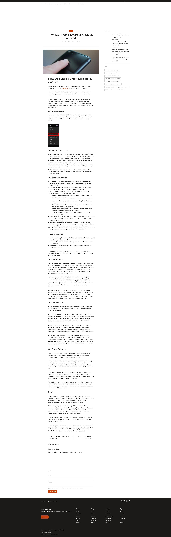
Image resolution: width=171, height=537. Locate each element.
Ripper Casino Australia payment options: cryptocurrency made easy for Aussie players (120, 51)
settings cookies (109, 89)
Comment (50, 455)
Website (50, 482)
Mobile (70, 31)
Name (49, 470)
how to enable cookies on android (113, 75)
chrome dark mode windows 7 (112, 70)
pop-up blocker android (110, 87)
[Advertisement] (85, 17)
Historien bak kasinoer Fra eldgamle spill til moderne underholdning (121, 58)
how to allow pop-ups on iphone (112, 73)
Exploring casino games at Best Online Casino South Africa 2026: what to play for (120, 43)
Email (49, 476)
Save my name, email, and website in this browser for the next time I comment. (66, 488)
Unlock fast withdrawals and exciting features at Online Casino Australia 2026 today (120, 35)
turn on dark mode (119, 89)
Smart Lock (65, 88)
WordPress (57, 534)
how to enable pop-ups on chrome (113, 84)
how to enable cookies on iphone (113, 78)
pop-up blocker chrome (123, 87)
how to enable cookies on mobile (113, 81)
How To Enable (76, 41)
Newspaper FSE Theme (45, 534)
